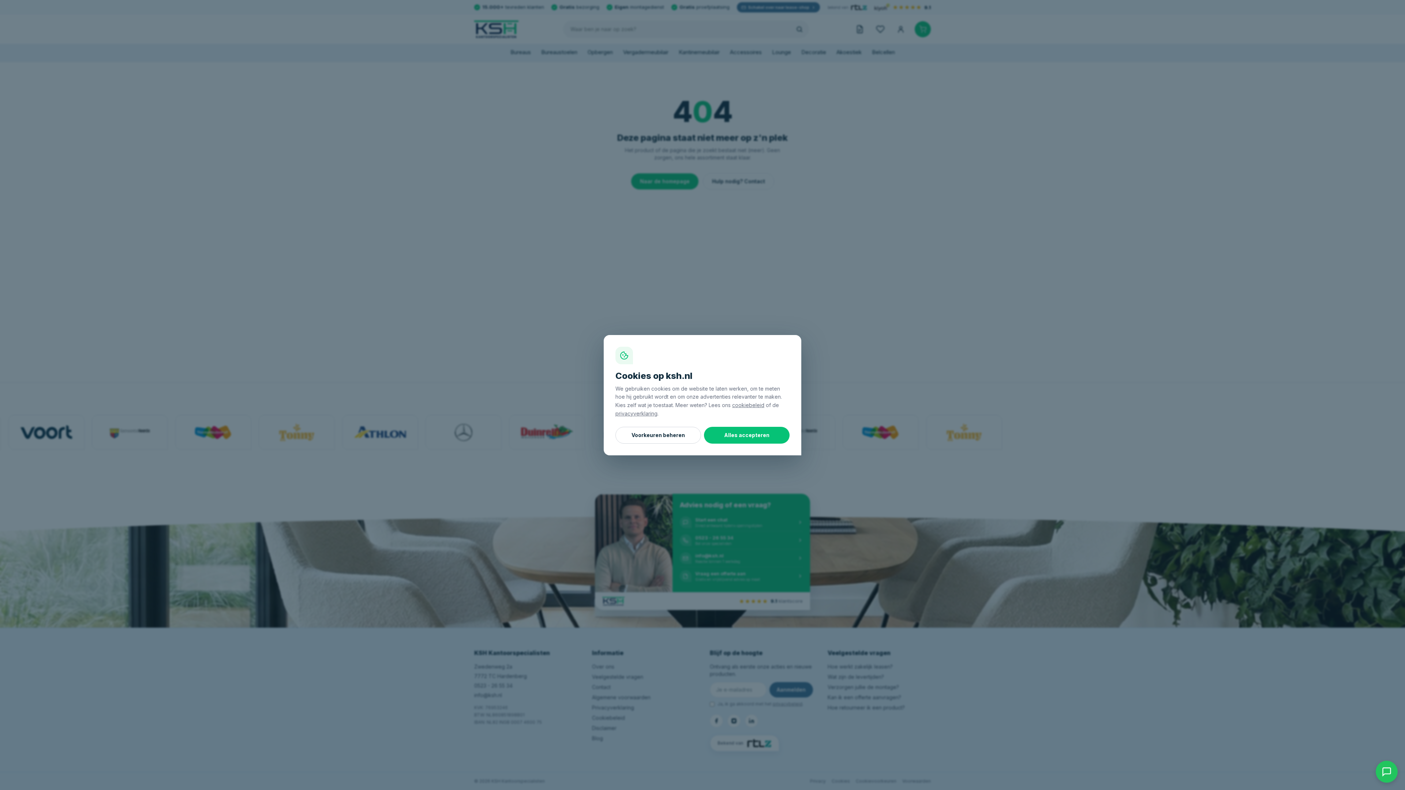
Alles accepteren (746, 435)
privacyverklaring (636, 413)
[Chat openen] (1387, 772)
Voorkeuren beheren (658, 435)
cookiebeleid (748, 405)
